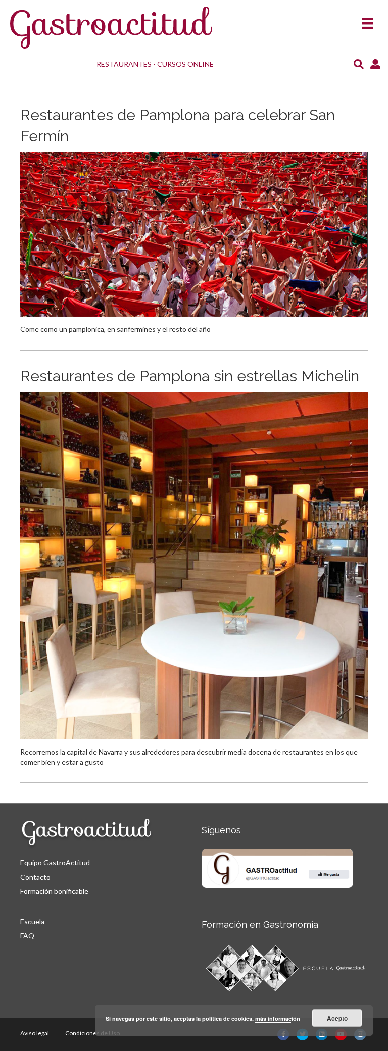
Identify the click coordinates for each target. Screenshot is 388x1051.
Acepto (337, 1018)
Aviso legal (34, 1033)
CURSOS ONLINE (185, 64)
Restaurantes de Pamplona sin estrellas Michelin (189, 376)
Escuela (32, 921)
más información (277, 1018)
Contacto (35, 877)
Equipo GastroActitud (55, 862)
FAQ (27, 935)
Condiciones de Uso (92, 1033)
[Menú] (367, 20)
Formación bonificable (54, 891)
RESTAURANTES (124, 64)
